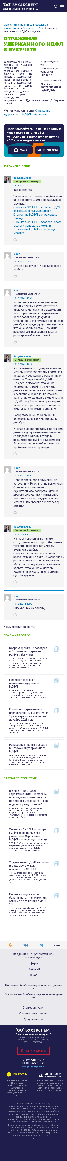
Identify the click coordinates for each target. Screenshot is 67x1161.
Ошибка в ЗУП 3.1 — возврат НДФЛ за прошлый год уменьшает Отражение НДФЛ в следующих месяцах (37, 213)
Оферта (33, 963)
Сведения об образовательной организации (33, 956)
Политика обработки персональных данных (33, 987)
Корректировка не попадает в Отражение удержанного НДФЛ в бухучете (28, 651)
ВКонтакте (50, 150)
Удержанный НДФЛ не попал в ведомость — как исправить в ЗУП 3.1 (29, 866)
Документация (33, 1019)
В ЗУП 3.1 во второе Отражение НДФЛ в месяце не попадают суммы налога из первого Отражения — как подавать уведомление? (28, 797)
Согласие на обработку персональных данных (34, 996)
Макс (23, 150)
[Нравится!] (15, 239)
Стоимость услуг (34, 1007)
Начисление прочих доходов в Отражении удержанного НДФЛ (28, 748)
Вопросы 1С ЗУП (32, 28)
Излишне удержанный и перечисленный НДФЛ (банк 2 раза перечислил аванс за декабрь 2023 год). (28, 714)
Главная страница (14, 24)
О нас (33, 975)
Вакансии (33, 969)
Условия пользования (33, 1013)
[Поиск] (56, 6)
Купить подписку (35, 1050)
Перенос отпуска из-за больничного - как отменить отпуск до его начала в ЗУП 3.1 (28, 899)
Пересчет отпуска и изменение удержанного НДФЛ (26, 683)
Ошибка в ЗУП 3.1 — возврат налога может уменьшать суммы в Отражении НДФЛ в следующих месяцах (37, 227)
